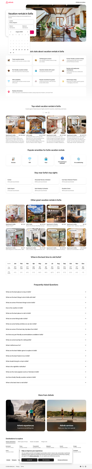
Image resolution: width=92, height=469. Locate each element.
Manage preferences (63, 460)
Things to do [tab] (44, 441)
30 (10, 52)
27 (22, 49)
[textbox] (14, 28)
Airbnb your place (80, 2)
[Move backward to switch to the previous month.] (10, 31)
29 (27, 49)
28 (24, 49)
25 (16, 49)
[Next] (49, 112)
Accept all (29, 460)
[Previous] (43, 112)
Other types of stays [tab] (23, 441)
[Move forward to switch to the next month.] (27, 31)
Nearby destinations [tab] (10, 441)
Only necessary (46, 460)
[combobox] (21, 22)
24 (13, 49)
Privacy (17, 466)
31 (13, 52)
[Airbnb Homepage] (9, 2)
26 (19, 49)
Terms (22, 466)
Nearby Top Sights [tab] (34, 441)
